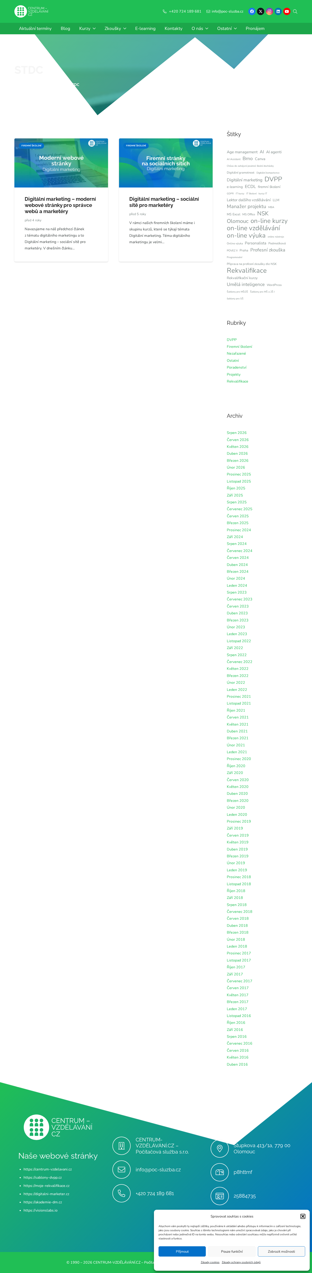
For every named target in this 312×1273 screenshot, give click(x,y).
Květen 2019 (238, 842)
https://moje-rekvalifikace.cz (46, 1185)
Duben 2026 (237, 453)
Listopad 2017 (239, 960)
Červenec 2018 (239, 911)
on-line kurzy (269, 221)
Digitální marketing (244, 180)
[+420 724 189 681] (123, 1193)
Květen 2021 (238, 724)
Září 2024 (235, 536)
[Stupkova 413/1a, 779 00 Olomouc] (222, 1148)
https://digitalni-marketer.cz (46, 1193)
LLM (276, 200)
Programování (234, 257)
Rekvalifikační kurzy (242, 278)
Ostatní (233, 360)
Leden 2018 (237, 946)
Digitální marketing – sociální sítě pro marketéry (164, 202)
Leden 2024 (237, 585)
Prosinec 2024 (239, 530)
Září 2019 (235, 828)
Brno (248, 158)
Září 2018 (235, 897)
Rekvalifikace (247, 270)
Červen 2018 (238, 918)
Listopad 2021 (239, 703)
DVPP (273, 179)
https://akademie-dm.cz (43, 1202)
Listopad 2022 (239, 641)
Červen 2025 (238, 516)
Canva (260, 158)
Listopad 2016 (239, 1015)
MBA (271, 207)
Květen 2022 (238, 668)
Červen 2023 (238, 606)
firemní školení (269, 187)
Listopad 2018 (239, 884)
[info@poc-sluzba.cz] (123, 1169)
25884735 (245, 1196)
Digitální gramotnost (240, 173)
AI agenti (274, 152)
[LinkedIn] (278, 11)
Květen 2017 (238, 995)
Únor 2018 (236, 939)
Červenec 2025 (239, 509)
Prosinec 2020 (239, 758)
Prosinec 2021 (239, 696)
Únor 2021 (236, 745)
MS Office (248, 214)
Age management (242, 152)
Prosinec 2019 (239, 821)
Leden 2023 (237, 633)
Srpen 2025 (237, 502)
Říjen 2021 (236, 710)
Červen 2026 (238, 439)
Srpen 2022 (237, 655)
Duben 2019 (237, 849)
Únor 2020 (236, 807)
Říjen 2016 (236, 1022)
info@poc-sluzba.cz (158, 1170)
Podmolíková (277, 243)
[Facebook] (252, 11)
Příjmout (182, 1251)
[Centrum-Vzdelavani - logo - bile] (31, 11)
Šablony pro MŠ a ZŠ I (262, 291)
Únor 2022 (236, 682)
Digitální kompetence (268, 172)
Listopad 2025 (239, 481)
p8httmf (243, 1172)
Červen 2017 (238, 987)
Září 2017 (235, 974)
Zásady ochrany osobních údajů (241, 1262)
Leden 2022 (237, 689)
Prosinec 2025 (239, 474)
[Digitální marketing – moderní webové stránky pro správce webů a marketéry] (61, 141)
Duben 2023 (237, 613)
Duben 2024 (237, 564)
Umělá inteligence (246, 284)
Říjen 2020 (236, 766)
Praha (244, 250)
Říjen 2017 (236, 967)
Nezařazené (236, 353)
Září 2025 (235, 495)
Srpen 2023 (237, 592)
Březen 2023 (238, 620)
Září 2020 (235, 772)
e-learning (235, 187)
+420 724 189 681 (155, 1193)
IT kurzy (240, 193)
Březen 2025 (238, 523)
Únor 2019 (236, 863)
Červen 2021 (238, 717)
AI (262, 152)
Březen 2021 (238, 738)
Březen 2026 (238, 460)
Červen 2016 (238, 1050)
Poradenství (236, 367)
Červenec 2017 (239, 981)
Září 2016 (235, 1029)
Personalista (255, 243)
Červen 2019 (238, 835)
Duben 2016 (237, 1064)
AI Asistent (234, 159)
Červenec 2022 (239, 661)
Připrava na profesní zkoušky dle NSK (252, 264)
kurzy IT (263, 193)
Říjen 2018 (236, 890)
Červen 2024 (238, 557)
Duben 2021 (237, 731)
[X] (260, 11)
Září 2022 (235, 647)
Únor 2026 (236, 467)
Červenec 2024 (239, 550)
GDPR (230, 193)
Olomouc (238, 221)
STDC (28, 69)
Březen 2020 (238, 800)
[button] (303, 1216)
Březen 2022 (238, 675)
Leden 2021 (237, 752)
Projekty (234, 374)
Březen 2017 (238, 1001)
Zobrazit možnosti (281, 1251)
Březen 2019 (238, 856)
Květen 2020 (238, 786)
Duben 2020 (237, 793)
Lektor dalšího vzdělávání (249, 200)
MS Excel (233, 214)
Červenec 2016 (239, 1043)
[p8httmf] (222, 1172)
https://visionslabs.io (41, 1210)
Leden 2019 (237, 870)
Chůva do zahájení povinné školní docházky (250, 166)
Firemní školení (239, 346)
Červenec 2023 (239, 599)
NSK (263, 213)
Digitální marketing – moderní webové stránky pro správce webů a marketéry (60, 205)
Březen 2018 (238, 932)
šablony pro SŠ (235, 298)
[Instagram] (269, 11)
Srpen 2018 (237, 904)
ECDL (250, 187)
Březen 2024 (238, 571)
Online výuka (235, 243)
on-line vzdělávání (253, 228)
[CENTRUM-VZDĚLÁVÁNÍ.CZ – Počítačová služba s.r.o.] (123, 1146)
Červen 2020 (238, 779)
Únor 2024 (236, 578)
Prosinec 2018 (239, 876)
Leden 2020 (237, 814)
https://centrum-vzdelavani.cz (48, 1169)
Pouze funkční (232, 1251)
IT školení (251, 193)
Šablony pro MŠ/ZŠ (237, 291)
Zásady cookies (210, 1262)
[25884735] (222, 1196)
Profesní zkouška (267, 250)
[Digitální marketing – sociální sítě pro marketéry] (166, 141)
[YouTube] (287, 11)
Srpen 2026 (237, 432)
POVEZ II (232, 250)
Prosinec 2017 (239, 953)
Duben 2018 (237, 925)
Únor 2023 (236, 627)
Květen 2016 (238, 1057)
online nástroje (276, 236)
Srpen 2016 (237, 1036)
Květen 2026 (238, 446)
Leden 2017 (237, 1009)
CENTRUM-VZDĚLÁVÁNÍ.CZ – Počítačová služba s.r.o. (162, 1146)
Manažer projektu (246, 206)
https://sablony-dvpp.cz (43, 1177)
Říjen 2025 (236, 488)
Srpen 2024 (237, 543)
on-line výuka (246, 235)
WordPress (274, 285)
